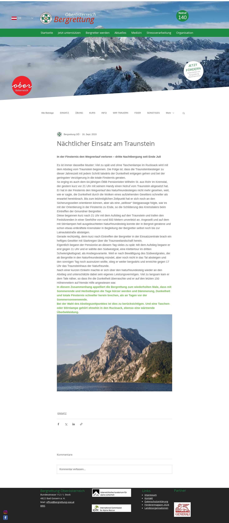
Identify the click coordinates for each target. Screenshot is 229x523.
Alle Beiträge (47, 113)
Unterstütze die (193, 72)
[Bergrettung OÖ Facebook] (5, 517)
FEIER (137, 113)
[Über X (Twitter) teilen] (65, 424)
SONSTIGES (153, 113)
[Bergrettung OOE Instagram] (5, 512)
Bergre (192, 74)
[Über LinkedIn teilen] (73, 424)
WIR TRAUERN (120, 113)
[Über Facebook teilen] (58, 424)
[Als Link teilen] (81, 424)
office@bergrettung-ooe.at (60, 502)
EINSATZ (64, 113)
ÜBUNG (79, 113)
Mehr (168, 113)
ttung (197, 74)
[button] (69, 33)
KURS (92, 113)
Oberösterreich (194, 76)
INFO (104, 113)
